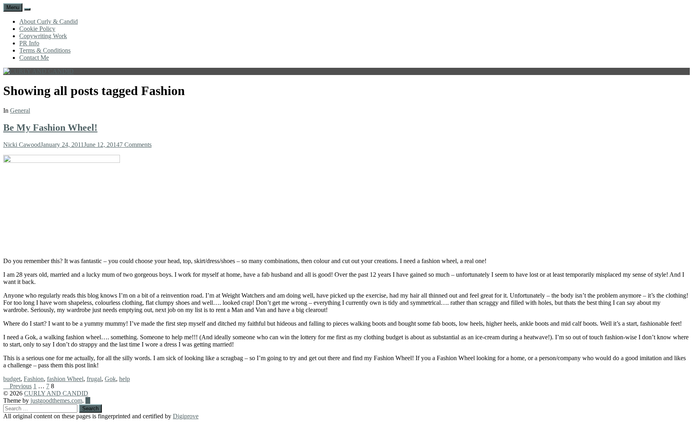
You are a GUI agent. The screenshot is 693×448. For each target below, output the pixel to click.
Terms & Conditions (45, 50)
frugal (94, 378)
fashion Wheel (65, 378)
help (124, 378)
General (20, 110)
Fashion (34, 378)
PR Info (29, 43)
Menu (12, 7)
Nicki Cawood (22, 144)
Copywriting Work (43, 35)
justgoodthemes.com (56, 400)
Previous (20, 386)
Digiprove (186, 416)
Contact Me (34, 57)
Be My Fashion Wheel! (50, 127)
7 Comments (136, 144)
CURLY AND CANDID (56, 393)
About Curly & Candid (48, 21)
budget (11, 378)
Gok (110, 378)
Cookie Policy (37, 28)
